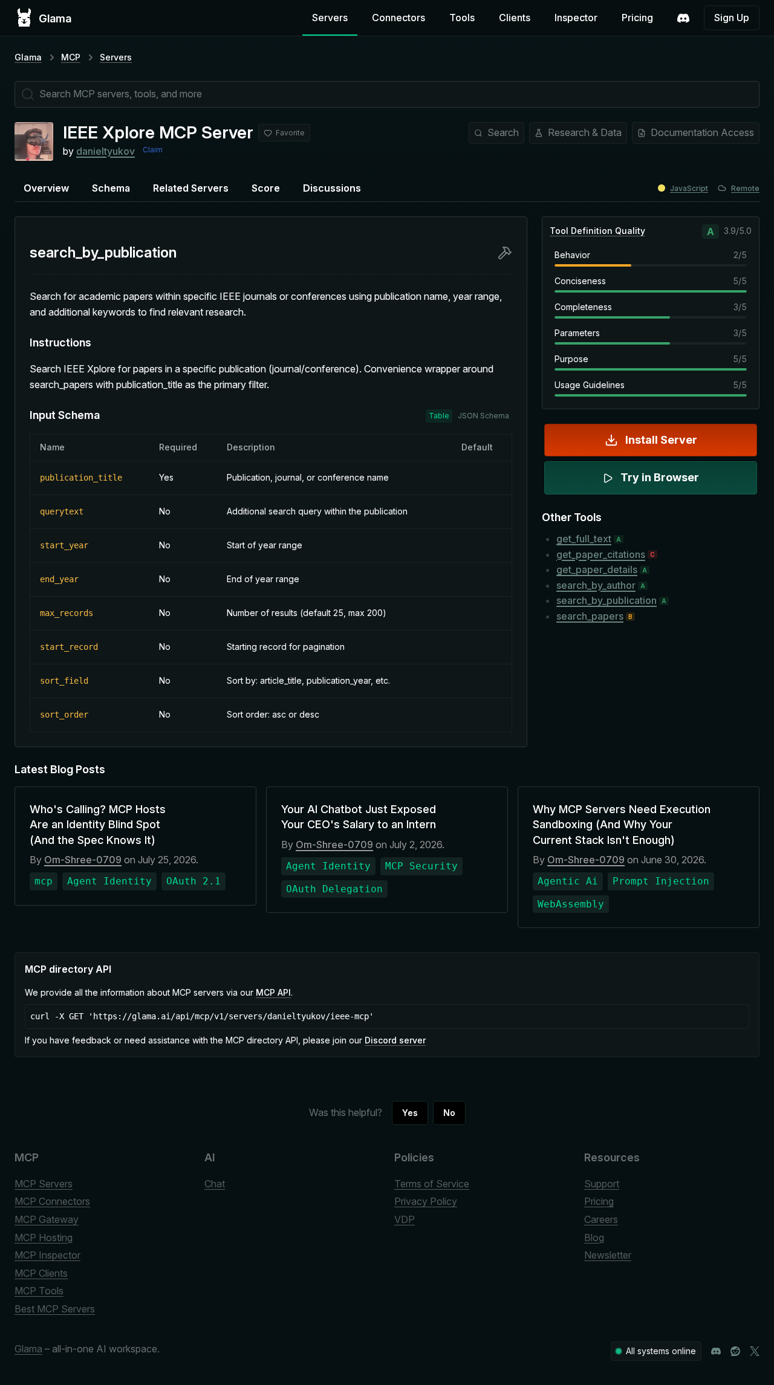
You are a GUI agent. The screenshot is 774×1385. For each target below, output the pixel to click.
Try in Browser (659, 477)
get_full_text (583, 539)
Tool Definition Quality (597, 230)
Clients (514, 17)
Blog (594, 1237)
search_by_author (596, 585)
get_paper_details (596, 569)
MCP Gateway (47, 1219)
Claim (153, 149)
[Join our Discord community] (716, 1351)
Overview (46, 188)
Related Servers (191, 188)
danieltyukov (105, 151)
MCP (70, 57)
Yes (410, 1113)
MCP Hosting (44, 1237)
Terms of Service (431, 1184)
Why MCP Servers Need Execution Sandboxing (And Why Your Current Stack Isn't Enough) (622, 824)
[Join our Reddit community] (735, 1351)
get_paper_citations (600, 554)
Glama (28, 57)
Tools (462, 17)
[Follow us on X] (754, 1351)
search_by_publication (606, 600)
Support (601, 1184)
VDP (404, 1219)
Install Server (661, 439)
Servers (330, 17)
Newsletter (607, 1255)
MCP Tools (39, 1291)
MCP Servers (44, 1184)
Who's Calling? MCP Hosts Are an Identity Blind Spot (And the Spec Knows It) (98, 824)
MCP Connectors (52, 1201)
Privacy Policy (425, 1201)
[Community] (683, 18)
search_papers (589, 616)
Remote (745, 188)
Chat (214, 1184)
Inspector (575, 17)
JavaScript (689, 188)
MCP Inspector (47, 1255)
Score (266, 188)
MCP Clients (41, 1273)
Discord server (395, 1040)
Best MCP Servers (55, 1309)
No (449, 1113)
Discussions (332, 188)
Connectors (398, 17)
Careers (601, 1219)
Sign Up (731, 17)
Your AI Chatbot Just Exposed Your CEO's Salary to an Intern (358, 817)
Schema (111, 188)
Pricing (637, 17)
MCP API (273, 992)
